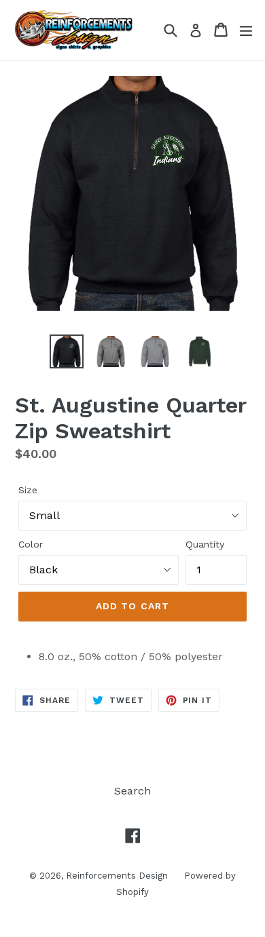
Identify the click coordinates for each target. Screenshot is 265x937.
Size (27, 489)
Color (30, 544)
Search (132, 790)
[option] (66, 351)
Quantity (205, 544)
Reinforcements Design (118, 876)
